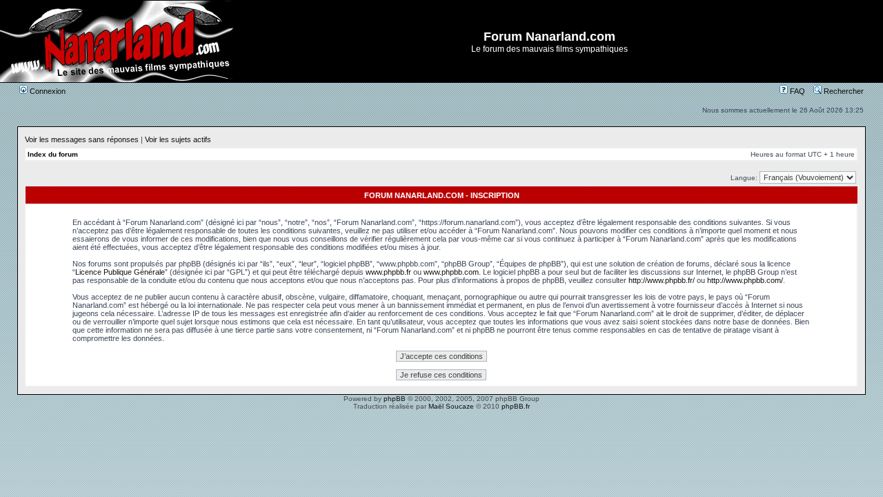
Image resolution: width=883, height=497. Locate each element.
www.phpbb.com (451, 272)
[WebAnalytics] (441, 418)
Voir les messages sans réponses (82, 139)
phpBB (395, 398)
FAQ (796, 91)
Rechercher (843, 91)
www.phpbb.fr (388, 272)
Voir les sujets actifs (178, 139)
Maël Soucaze (451, 406)
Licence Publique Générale (120, 272)
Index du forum (53, 154)
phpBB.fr (516, 406)
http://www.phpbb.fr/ (661, 280)
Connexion (47, 91)
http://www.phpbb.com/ (745, 280)
